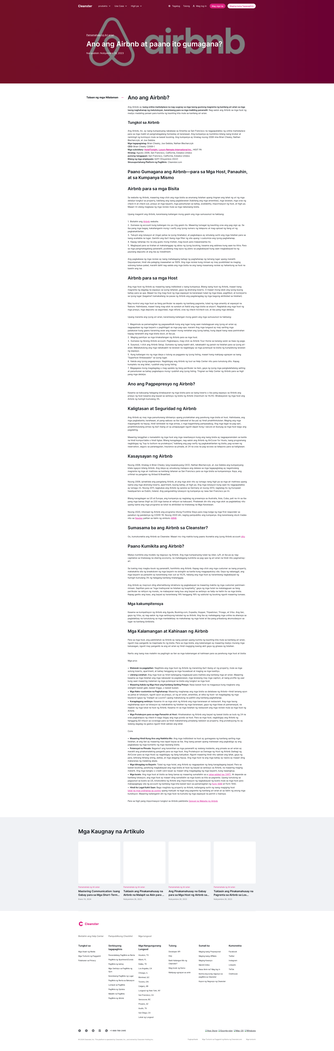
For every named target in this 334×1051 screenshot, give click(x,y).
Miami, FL (142, 959)
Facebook (233, 951)
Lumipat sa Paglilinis (116, 985)
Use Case (119, 6)
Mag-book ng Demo (177, 968)
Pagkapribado (193, 1039)
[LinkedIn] (93, 1030)
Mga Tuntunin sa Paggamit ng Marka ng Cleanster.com (222, 1039)
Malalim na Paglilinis (116, 994)
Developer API (174, 951)
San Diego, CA (144, 1013)
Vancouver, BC (144, 999)
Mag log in (201, 6)
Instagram (233, 960)
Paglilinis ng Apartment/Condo (120, 959)
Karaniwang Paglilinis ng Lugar (121, 976)
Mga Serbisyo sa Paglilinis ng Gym (120, 970)
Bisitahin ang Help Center (91, 936)
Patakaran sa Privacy (87, 960)
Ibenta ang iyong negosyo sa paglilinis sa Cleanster (211, 975)
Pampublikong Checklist (120, 936)
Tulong (186, 6)
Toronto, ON (143, 982)
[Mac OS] (239, 1031)
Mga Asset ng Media (86, 951)
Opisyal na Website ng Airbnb (203, 801)
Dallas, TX (142, 964)
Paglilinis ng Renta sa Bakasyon (121, 980)
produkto (103, 6)
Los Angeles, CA (145, 968)
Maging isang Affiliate (207, 956)
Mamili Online (204, 965)
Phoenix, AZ (143, 1004)
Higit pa (135, 6)
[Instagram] (100, 1030)
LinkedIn (232, 965)
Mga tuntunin (251, 1039)
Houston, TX (143, 955)
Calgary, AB (143, 986)
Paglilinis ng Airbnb (116, 998)
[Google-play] (225, 1031)
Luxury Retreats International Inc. (175, 149)
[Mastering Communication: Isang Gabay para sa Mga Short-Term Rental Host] (99, 871)
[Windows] (250, 1031)
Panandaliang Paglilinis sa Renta (121, 955)
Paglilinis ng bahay (116, 964)
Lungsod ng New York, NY (149, 990)
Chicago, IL (143, 973)
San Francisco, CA (145, 995)
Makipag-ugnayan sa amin (180, 972)
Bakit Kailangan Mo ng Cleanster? (178, 962)
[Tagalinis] (85, 6)
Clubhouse (233, 974)
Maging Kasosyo (205, 960)
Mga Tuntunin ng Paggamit (89, 956)
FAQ (170, 956)
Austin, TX (142, 1008)
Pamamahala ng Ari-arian (100, 35)
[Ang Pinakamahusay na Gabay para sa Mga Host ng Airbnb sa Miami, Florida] (190, 871)
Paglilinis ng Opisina (116, 989)
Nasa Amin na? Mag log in (209, 969)
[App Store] (211, 1031)
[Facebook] (79, 1030)
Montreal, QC (143, 977)
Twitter (231, 956)
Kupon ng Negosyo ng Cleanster (212, 981)
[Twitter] (86, 1030)
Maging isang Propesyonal (210, 951)
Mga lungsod (144, 936)
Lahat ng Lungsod (145, 1017)
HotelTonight (150, 149)
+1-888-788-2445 (118, 1030)
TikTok (231, 969)
